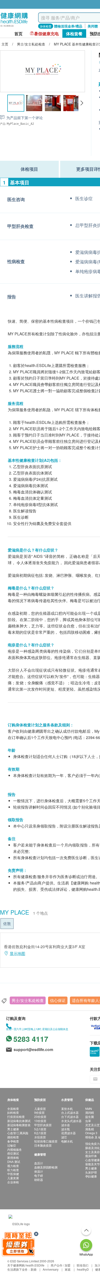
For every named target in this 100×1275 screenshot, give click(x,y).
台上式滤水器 (70, 1112)
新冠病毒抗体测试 (19, 1121)
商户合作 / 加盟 (60, 1265)
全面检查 (13, 1108)
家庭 (68, 1269)
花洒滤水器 (68, 1133)
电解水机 (67, 1141)
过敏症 (11, 1145)
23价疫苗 (40, 1117)
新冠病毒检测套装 (19, 1125)
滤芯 (64, 1137)
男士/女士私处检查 (28, 1000)
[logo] (14, 27)
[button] (81, 103)
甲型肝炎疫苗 (43, 1125)
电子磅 (38, 1175)
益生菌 (89, 1117)
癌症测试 (13, 1153)
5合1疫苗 (40, 1129)
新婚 (33, 1269)
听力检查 (13, 1170)
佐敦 (7, 923)
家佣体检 (13, 1157)
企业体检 (13, 1182)
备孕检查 (13, 1141)
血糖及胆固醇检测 (46, 1167)
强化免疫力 (92, 1143)
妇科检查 (13, 1112)
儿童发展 (13, 1178)
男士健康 (13, 1129)
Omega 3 (91, 1133)
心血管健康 (92, 1160)
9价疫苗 (39, 1112)
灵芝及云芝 (92, 1125)
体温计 (38, 1171)
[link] (19, 1223)
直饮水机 (67, 1108)
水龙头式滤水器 (71, 1121)
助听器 (38, 1179)
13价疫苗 (40, 1121)
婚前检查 (13, 1137)
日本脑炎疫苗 (43, 1145)
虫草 (88, 1121)
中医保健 (13, 1174)
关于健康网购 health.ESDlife (25, 1265)
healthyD (83, 1269)
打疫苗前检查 (16, 1117)
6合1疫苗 (40, 1133)
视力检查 (13, 1166)
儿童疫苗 (40, 1108)
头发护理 (91, 1172)
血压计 (38, 1163)
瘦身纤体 (91, 1156)
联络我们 (82, 1265)
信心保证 (58, 1000)
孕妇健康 (91, 1176)
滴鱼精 (89, 1129)
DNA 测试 (13, 1161)
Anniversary (50, 1269)
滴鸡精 (89, 1112)
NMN (88, 1108)
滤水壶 (65, 1125)
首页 (18, 33)
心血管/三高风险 (17, 1133)
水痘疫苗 (40, 1137)
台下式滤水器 (70, 1117)
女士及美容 (92, 1152)
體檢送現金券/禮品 (68, 26)
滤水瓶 (65, 1129)
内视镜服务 (14, 1149)
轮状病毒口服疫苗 (46, 1141)
